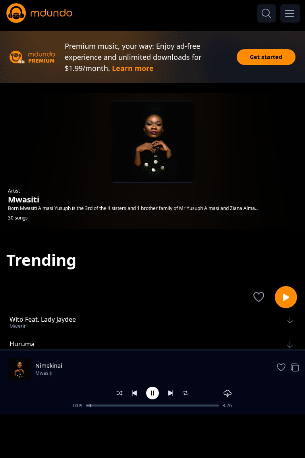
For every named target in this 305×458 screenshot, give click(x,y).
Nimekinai (48, 365)
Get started (266, 57)
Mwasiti (43, 373)
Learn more (133, 68)
